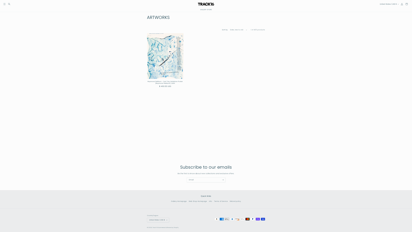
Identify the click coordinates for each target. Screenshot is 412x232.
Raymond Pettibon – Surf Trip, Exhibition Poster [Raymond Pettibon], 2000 (165, 82)
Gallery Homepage (179, 201)
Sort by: (225, 30)
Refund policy (235, 201)
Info (210, 201)
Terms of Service (221, 201)
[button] (4, 4)
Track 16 (155, 227)
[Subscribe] (222, 179)
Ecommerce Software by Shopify (168, 227)
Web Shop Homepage (198, 201)
